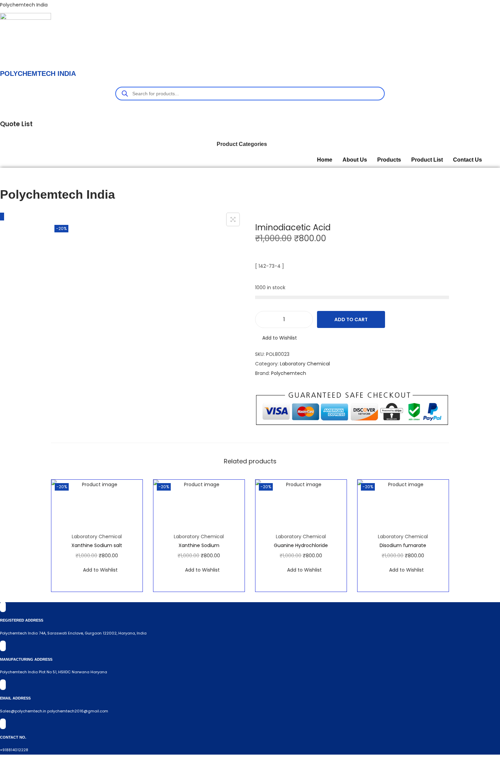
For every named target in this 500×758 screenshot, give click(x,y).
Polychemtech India (24, 4)
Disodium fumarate (403, 545)
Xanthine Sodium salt (96, 545)
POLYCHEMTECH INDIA (38, 73)
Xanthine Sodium (199, 545)
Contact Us (467, 160)
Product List (427, 160)
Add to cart (351, 319)
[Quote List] (2, 109)
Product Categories (242, 144)
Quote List (16, 124)
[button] (244, 144)
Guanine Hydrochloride (301, 545)
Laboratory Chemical (305, 363)
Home (324, 160)
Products (389, 160)
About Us (355, 160)
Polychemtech (288, 373)
